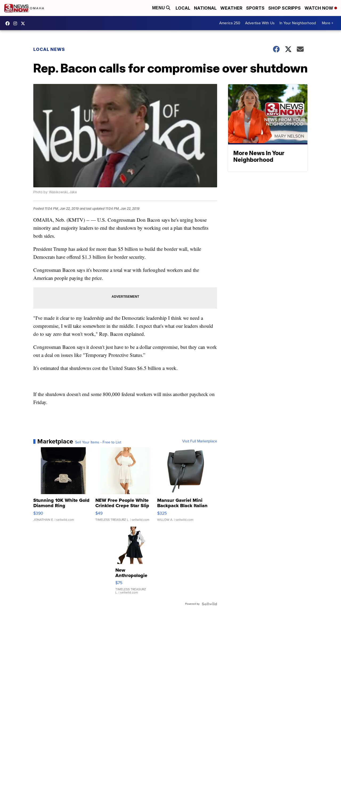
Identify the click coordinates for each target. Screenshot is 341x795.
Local (183, 8)
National (205, 8)
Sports (255, 8)
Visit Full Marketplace (199, 441)
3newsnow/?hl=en (16, 23)
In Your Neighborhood (297, 23)
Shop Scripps (284, 8)
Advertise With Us (260, 23)
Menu (159, 8)
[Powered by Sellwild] (209, 604)
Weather (231, 8)
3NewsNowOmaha (24, 23)
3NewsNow (8, 23)
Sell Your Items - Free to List (98, 442)
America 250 (229, 23)
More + (327, 23)
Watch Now (319, 8)
